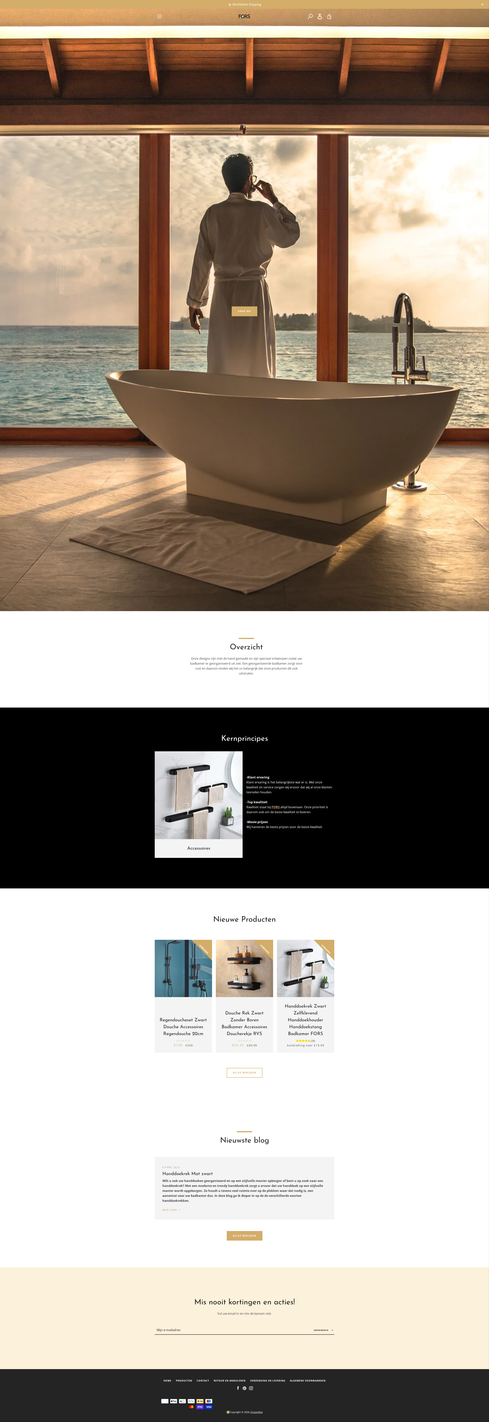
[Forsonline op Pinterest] (244, 1388)
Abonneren (321, 1330)
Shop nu (244, 311)
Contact (203, 1380)
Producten (184, 1380)
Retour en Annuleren (230, 1380)
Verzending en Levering (267, 1380)
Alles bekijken (244, 1072)
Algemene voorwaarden (308, 1380)
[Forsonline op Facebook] (238, 1388)
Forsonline (257, 1412)
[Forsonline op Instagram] (251, 1388)
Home (167, 1380)
